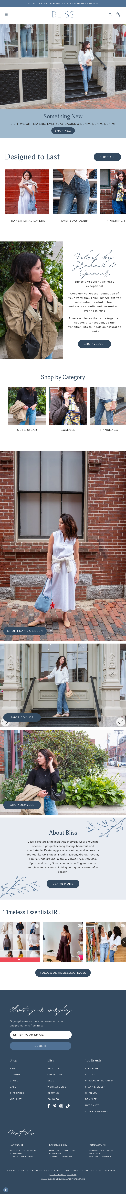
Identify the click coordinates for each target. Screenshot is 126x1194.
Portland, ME (17, 1145)
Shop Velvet (94, 344)
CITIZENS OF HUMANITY (99, 1080)
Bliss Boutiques (55, 1179)
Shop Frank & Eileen (25, 631)
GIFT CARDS (17, 1093)
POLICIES (53, 1099)
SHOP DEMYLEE (22, 805)
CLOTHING (16, 1074)
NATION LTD (92, 1105)
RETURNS (53, 1093)
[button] (110, 15)
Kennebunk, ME (58, 1145)
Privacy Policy (72, 1170)
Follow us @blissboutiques (63, 972)
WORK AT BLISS (56, 1086)
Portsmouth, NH (97, 1145)
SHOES (14, 1080)
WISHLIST (16, 1099)
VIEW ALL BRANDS (96, 1111)
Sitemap (71, 1175)
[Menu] (6, 14)
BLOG (50, 1080)
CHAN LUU (91, 1093)
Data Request (112, 1170)
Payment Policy (53, 1170)
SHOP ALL (107, 157)
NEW (12, 1068)
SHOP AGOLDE (22, 717)
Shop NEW (63, 130)
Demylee (91, 1099)
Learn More (63, 884)
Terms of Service (92, 1170)
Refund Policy (34, 1170)
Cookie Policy (58, 1175)
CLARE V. (90, 1074)
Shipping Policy (15, 1170)
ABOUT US (53, 1068)
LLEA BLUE (92, 1068)
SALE (13, 1086)
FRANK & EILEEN (95, 1086)
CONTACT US (55, 1074)
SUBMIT (40, 1046)
